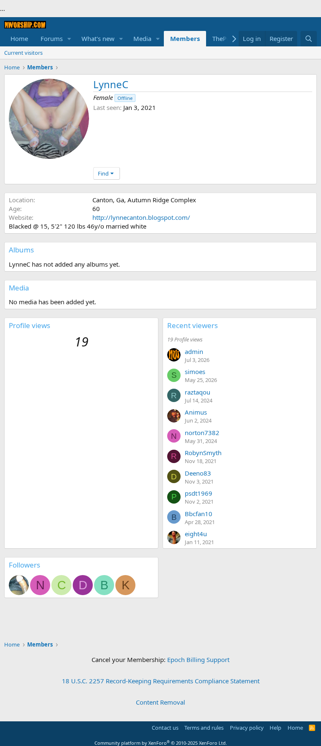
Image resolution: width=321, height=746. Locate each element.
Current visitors (23, 52)
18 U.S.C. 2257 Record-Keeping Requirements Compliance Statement (161, 681)
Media (142, 38)
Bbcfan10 (198, 513)
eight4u (196, 534)
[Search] (309, 38)
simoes (195, 371)
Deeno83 (198, 473)
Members (185, 38)
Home (19, 38)
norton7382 (202, 432)
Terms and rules (204, 727)
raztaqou (197, 392)
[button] (69, 38)
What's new (98, 38)
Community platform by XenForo (160, 743)
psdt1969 (198, 493)
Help (275, 727)
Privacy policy (247, 727)
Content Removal (160, 702)
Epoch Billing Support (198, 659)
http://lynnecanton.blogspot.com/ (141, 217)
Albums (21, 250)
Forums (52, 38)
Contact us (165, 727)
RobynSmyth (203, 452)
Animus (196, 412)
